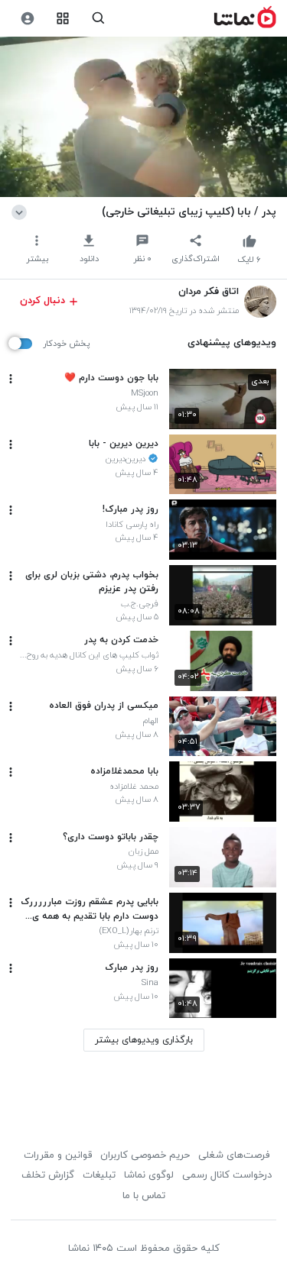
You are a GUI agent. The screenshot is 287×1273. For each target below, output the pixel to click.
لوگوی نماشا (149, 1175)
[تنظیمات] (27, 18)
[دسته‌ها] (63, 18)
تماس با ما (143, 1196)
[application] (143, 117)
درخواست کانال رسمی (227, 1175)
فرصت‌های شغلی (233, 1155)
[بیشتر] (10, 378)
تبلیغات (99, 1175)
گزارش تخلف (47, 1175)
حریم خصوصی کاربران (145, 1155)
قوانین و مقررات (58, 1155)
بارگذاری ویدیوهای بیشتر (144, 1040)
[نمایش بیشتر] (22, 211)
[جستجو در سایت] (98, 18)
